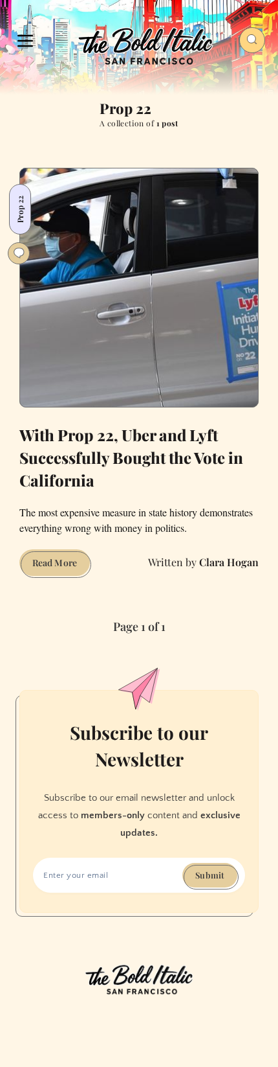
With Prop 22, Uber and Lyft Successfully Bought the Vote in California (131, 457)
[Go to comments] (19, 253)
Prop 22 (20, 209)
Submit (209, 874)
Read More (61, 566)
